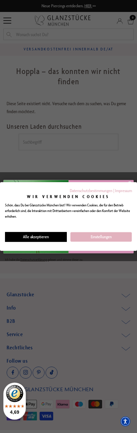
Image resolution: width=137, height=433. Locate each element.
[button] (125, 421)
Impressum (123, 190)
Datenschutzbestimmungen (91, 190)
